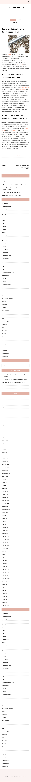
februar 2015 (5, 599)
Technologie (4, 330)
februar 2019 (5, 494)
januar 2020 (5, 461)
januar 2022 (5, 416)
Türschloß (4, 342)
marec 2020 (5, 455)
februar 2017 (5, 566)
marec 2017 (5, 563)
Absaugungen (5, 203)
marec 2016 (5, 593)
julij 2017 (4, 551)
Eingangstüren (5, 240)
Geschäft (4, 246)
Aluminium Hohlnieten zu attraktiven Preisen (22, 167)
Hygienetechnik (5, 275)
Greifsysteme (5, 252)
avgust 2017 (5, 548)
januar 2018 (5, 533)
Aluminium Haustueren (7, 206)
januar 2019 (5, 497)
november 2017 (5, 539)
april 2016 (4, 590)
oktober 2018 (5, 506)
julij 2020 (4, 443)
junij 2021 (4, 428)
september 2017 (6, 545)
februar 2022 (5, 413)
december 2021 (5, 419)
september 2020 (6, 437)
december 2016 (5, 569)
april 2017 (4, 560)
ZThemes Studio (24, 776)
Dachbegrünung (5, 229)
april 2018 (4, 524)
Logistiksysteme (5, 292)
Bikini (3, 212)
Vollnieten (4, 347)
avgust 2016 (5, 581)
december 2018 (5, 500)
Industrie (4, 278)
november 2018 (5, 503)
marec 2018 (5, 527)
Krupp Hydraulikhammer (7, 284)
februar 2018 (5, 530)
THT (3, 336)
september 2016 (6, 578)
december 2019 (5, 464)
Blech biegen (5, 214)
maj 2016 (4, 587)
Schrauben (4, 318)
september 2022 (6, 407)
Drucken (4, 238)
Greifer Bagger (5, 249)
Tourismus (4, 339)
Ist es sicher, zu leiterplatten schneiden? (11, 192)
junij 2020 (4, 446)
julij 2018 (4, 515)
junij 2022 (4, 410)
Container (4, 226)
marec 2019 (5, 491)
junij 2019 (4, 482)
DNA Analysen (5, 235)
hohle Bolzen (22, 89)
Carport (3, 223)
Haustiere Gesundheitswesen (8, 261)
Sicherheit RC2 (5, 321)
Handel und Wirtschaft (6, 255)
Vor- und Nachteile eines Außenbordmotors (12, 195)
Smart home (4, 324)
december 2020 (5, 431)
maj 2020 (4, 449)
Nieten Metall (5, 307)
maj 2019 (4, 485)
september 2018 (6, 509)
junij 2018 (4, 518)
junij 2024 (4, 398)
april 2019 (4, 488)
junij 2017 (4, 554)
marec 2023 (5, 401)
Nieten (4, 165)
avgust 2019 (5, 476)
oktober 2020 (5, 434)
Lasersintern (4, 287)
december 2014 (5, 605)
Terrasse (4, 333)
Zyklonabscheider (6, 356)
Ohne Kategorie (5, 310)
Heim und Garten (5, 264)
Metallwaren (4, 301)
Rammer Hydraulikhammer (7, 315)
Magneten (4, 295)
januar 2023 (5, 404)
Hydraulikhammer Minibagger (8, 272)
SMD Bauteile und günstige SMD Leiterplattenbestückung (15, 184)
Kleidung (4, 281)
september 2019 (6, 473)
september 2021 (6, 425)
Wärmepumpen (5, 350)
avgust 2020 (5, 440)
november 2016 (5, 572)
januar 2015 (5, 602)
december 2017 (5, 536)
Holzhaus (4, 269)
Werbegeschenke (5, 353)
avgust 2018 (5, 512)
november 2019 (5, 467)
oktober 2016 (5, 575)
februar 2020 (5, 458)
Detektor (4, 232)
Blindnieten (4, 217)
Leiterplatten (4, 289)
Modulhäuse (4, 304)
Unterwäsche (5, 344)
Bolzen (9, 54)
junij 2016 (4, 584)
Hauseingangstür (5, 258)
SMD (3, 327)
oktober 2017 (5, 542)
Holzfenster (4, 266)
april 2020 (4, 452)
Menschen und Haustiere (7, 298)
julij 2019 (4, 479)
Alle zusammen (15, 7)
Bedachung (4, 209)
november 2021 (5, 422)
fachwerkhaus (5, 243)
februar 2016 (5, 596)
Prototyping (4, 313)
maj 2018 (4, 521)
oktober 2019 (5, 470)
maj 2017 (4, 557)
